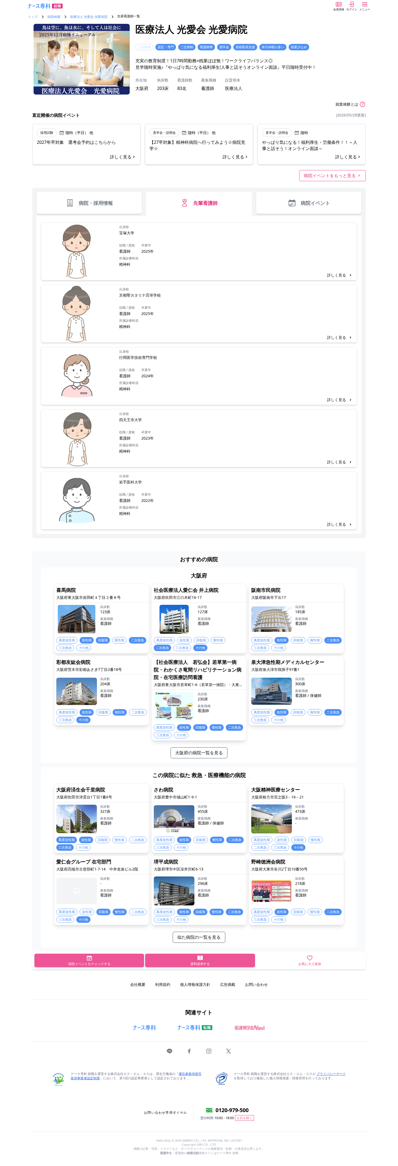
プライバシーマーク (331, 1073)
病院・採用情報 (96, 203)
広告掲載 (227, 984)
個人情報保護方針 (195, 984)
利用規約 (162, 984)
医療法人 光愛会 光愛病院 (88, 17)
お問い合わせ (256, 984)
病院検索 (53, 17)
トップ (33, 17)
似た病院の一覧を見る (199, 937)
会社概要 (137, 984)
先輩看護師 (205, 203)
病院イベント (315, 203)
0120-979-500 (232, 1110)
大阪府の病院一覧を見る (199, 753)
